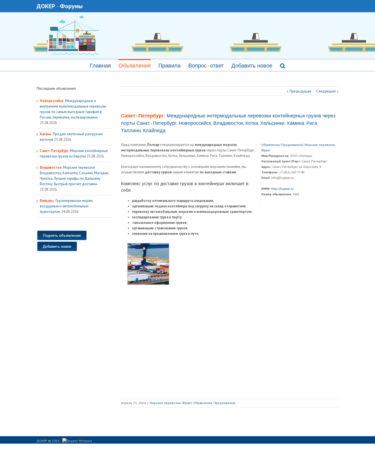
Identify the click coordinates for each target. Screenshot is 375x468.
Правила (169, 65)
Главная (100, 65)
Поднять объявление (62, 235)
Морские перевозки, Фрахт (171, 403)
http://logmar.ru (282, 189)
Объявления (135, 65)
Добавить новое (251, 65)
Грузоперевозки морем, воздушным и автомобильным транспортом (66, 206)
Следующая (326, 91)
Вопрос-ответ (206, 65)
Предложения (292, 145)
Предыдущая (300, 91)
